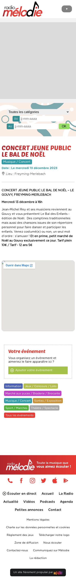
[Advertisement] (38, 60)
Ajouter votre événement (33, 370)
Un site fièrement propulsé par (33, 572)
